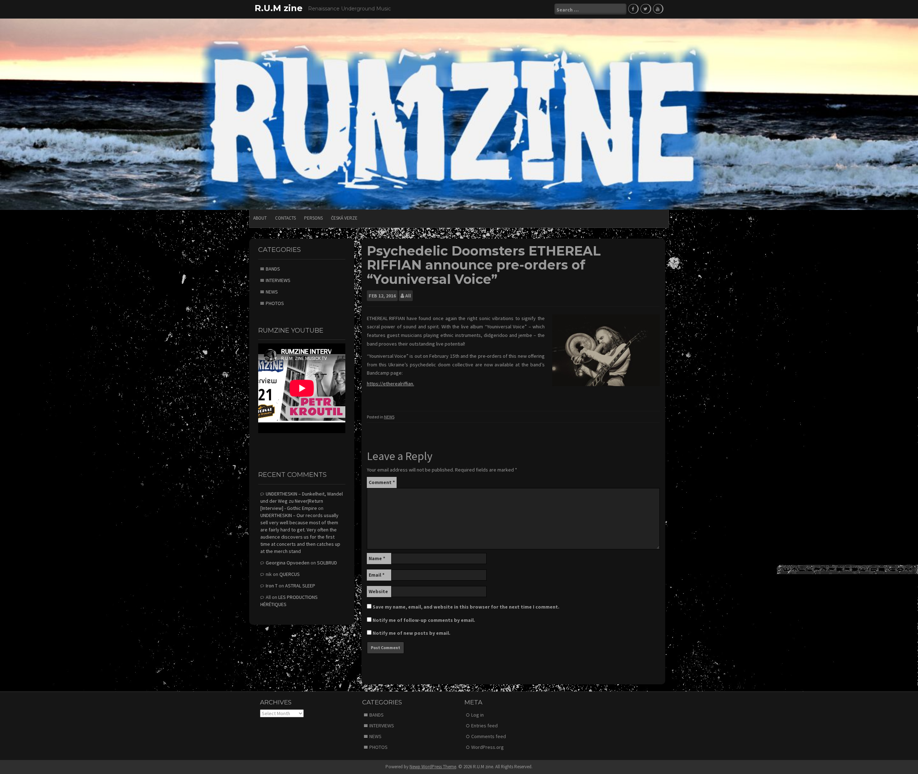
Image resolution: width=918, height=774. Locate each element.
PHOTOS (275, 303)
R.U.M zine (279, 8)
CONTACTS (285, 218)
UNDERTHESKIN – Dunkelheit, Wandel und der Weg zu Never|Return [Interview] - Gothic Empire (301, 501)
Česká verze (344, 218)
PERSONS (313, 218)
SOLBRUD (327, 562)
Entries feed (484, 725)
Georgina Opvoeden (287, 562)
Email (376, 575)
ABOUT (260, 218)
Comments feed (488, 736)
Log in (477, 715)
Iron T (272, 585)
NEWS (389, 416)
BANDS (273, 269)
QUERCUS (289, 574)
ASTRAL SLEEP (300, 585)
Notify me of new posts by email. (411, 633)
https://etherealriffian (390, 383)
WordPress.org (487, 747)
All (408, 295)
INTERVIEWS (278, 280)
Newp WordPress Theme (433, 767)
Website (378, 591)
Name (377, 558)
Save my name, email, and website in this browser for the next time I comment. (466, 607)
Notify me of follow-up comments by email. (424, 620)
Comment (382, 482)
